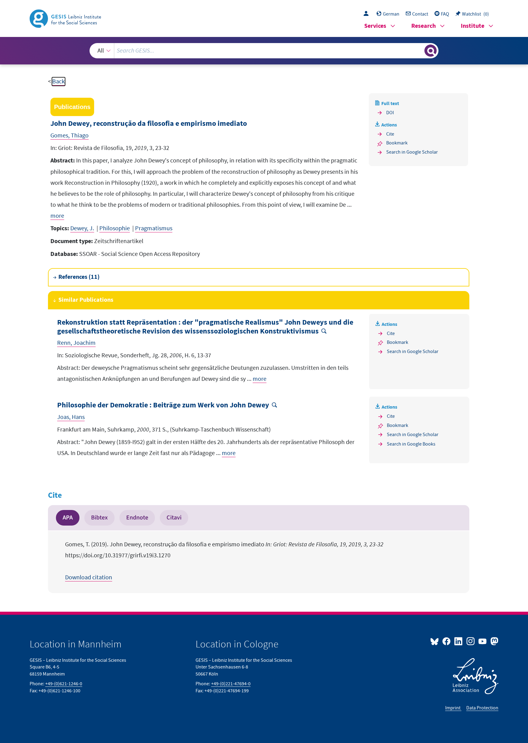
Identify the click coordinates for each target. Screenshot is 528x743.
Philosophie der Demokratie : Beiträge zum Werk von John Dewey (163, 405)
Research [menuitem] (423, 26)
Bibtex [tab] (99, 517)
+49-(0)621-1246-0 (63, 684)
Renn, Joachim (76, 343)
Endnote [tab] (137, 517)
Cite (390, 134)
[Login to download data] (368, 14)
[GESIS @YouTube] (483, 641)
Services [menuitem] (375, 26)
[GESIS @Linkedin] (459, 641)
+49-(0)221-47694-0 (231, 684)
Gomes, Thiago (69, 136)
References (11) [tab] (79, 277)
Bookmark (397, 143)
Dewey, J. (82, 228)
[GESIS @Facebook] (447, 641)
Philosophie (114, 228)
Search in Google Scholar (412, 152)
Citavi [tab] (174, 517)
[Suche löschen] (419, 50)
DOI (390, 113)
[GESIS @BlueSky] (436, 641)
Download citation (88, 577)
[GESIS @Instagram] (471, 641)
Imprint (453, 708)
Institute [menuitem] (472, 26)
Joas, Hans (71, 417)
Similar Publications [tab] (85, 300)
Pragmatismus (153, 228)
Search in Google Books (411, 444)
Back (58, 82)
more (57, 216)
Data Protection (482, 708)
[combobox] (264, 50)
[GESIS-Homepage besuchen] (66, 18)
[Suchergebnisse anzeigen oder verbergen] (430, 50)
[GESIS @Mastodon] (493, 641)
